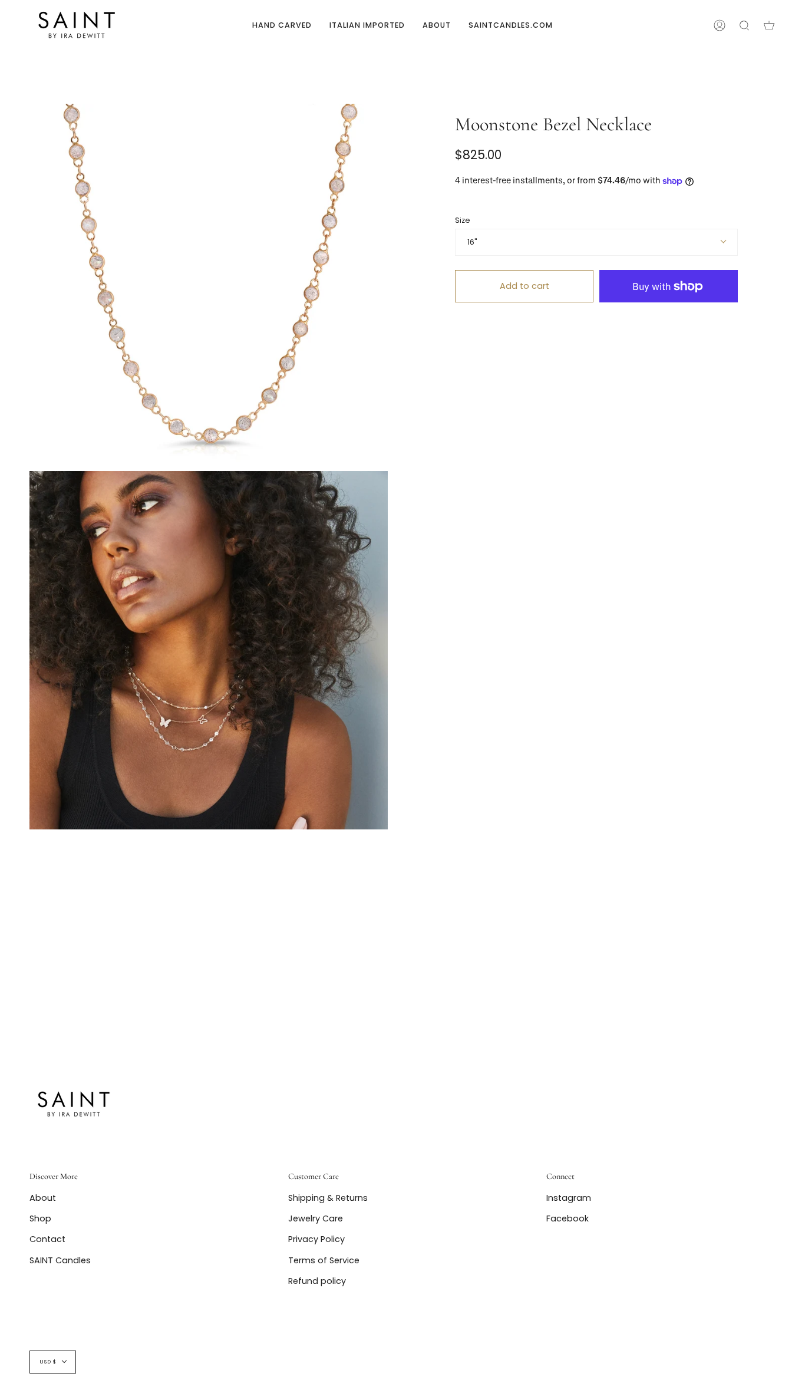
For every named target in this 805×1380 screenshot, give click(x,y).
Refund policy (317, 1281)
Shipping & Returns (328, 1198)
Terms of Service (323, 1260)
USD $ (48, 1361)
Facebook (567, 1218)
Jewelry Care (315, 1218)
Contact (47, 1239)
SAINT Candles (60, 1260)
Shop (40, 1218)
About (42, 1198)
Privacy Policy (316, 1239)
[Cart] (769, 25)
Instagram (568, 1198)
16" (472, 242)
